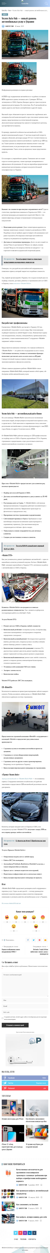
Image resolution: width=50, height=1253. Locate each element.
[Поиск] (46, 3)
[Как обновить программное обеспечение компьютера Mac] (37, 1108)
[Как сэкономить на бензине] (8, 1206)
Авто (5, 14)
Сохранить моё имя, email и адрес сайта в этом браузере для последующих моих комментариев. (25, 1018)
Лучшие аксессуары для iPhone (12, 1118)
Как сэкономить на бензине (27, 1204)
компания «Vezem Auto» (22, 283)
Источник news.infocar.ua (11, 903)
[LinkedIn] (30, 1233)
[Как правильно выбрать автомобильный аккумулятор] (8, 1194)
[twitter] (25, 1083)
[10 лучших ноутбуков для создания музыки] (37, 1133)
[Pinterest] (39, 940)
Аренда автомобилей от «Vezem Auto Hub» (17, 779)
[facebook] (25, 1077)
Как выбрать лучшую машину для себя (31, 1216)
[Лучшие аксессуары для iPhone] (13, 1108)
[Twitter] (33, 940)
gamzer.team (9, 26)
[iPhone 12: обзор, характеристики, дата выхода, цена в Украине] (13, 1133)
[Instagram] (25, 1233)
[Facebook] (28, 940)
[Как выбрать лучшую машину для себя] (8, 1218)
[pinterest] (25, 1088)
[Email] (45, 940)
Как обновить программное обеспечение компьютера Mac (36, 1120)
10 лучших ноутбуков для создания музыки (34, 1145)
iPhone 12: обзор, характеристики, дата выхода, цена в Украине (12, 1147)
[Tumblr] (34, 1233)
